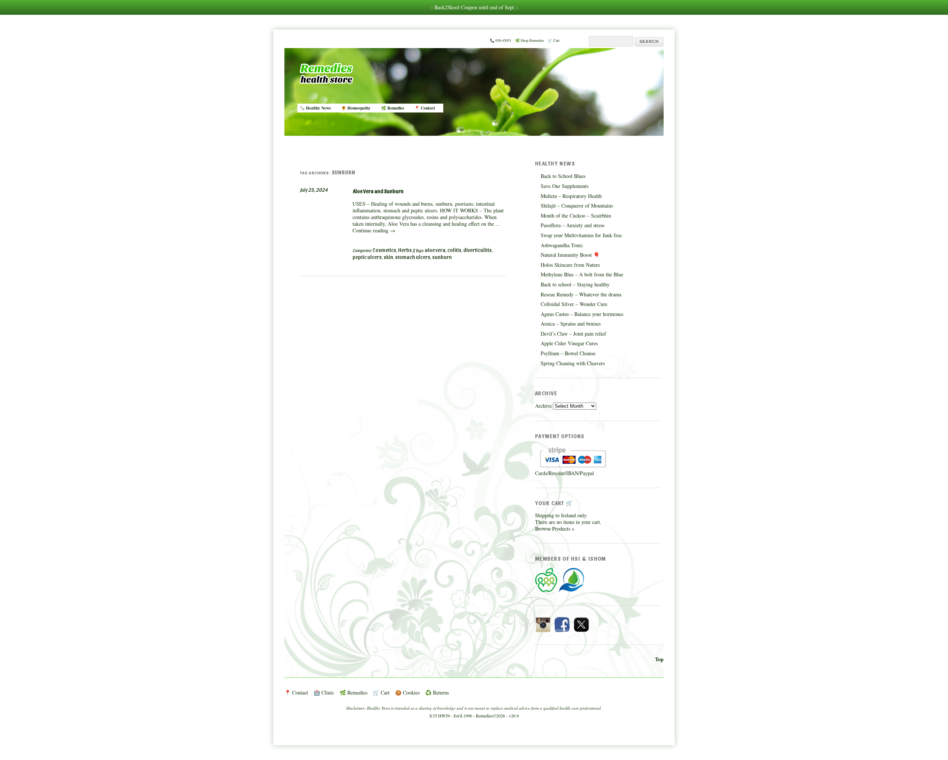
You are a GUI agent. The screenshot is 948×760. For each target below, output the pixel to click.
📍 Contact (424, 108)
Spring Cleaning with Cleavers (573, 363)
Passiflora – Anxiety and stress (572, 225)
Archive (543, 405)
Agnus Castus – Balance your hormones (582, 313)
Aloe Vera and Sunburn (378, 191)
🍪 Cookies (407, 692)
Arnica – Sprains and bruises (571, 323)
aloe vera (435, 250)
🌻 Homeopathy (356, 108)
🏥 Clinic (324, 692)
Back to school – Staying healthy (575, 284)
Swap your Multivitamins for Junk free (581, 235)
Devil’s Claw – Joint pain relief (573, 333)
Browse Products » (554, 528)
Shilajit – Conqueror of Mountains (577, 205)
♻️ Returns (437, 692)
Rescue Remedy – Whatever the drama (581, 294)
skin (388, 257)
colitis (454, 250)
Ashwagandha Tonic (562, 245)
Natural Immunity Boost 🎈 (570, 254)
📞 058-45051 (500, 40)
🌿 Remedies (392, 108)
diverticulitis (477, 250)
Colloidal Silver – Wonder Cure (574, 303)
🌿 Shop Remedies (529, 40)
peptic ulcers (367, 257)
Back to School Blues (563, 175)
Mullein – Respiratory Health (571, 195)
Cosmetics (384, 250)
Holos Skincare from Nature (570, 264)
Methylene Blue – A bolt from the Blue (582, 274)
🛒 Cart (554, 40)
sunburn (442, 257)
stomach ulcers (412, 257)
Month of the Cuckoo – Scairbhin (576, 215)
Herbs (405, 250)
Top (659, 659)
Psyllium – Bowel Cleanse (568, 353)
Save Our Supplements (564, 185)
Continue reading (374, 230)
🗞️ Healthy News (315, 108)
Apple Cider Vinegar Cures (569, 343)
